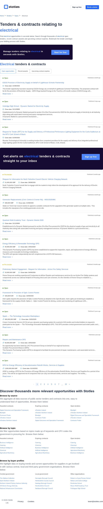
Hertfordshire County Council (44, 480)
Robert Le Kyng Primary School (81, 478)
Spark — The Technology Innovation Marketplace (21, 316)
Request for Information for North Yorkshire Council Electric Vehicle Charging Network (35, 179)
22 (66, 384)
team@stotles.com (95, 501)
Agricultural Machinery (7, 453)
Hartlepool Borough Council (44, 488)
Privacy (21, 501)
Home (2, 16)
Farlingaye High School (78, 488)
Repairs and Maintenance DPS (14, 340)
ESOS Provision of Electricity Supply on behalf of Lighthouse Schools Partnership (33, 83)
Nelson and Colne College (79, 480)
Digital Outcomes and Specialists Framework (14, 410)
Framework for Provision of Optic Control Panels (21, 293)
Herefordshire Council (42, 486)
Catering (2, 445)
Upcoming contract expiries (41, 71)
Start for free (60, 52)
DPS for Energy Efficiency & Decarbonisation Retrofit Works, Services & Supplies (33, 365)
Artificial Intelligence (6, 448)
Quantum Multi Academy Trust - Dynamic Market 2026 (23, 220)
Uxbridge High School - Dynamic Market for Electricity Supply (26, 106)
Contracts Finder (5, 415)
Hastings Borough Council (43, 483)
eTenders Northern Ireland (8, 420)
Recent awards (23, 71)
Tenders (9, 16)
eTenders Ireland (5, 418)
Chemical (3, 450)
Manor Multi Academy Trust (79, 486)
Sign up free (76, 7)
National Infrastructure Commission (11, 488)
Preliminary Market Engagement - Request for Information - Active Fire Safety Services (35, 269)
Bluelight (2, 412)
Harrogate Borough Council (44, 478)
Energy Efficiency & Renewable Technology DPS (21, 244)
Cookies (31, 501)
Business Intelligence (6, 442)
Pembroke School (76, 483)
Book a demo (92, 7)
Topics (16, 16)
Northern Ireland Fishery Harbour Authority (13, 483)
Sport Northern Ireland (7, 480)
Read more (7, 94)
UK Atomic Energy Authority (8, 486)
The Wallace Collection (7, 478)
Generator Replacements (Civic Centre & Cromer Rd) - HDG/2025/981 (29, 200)
